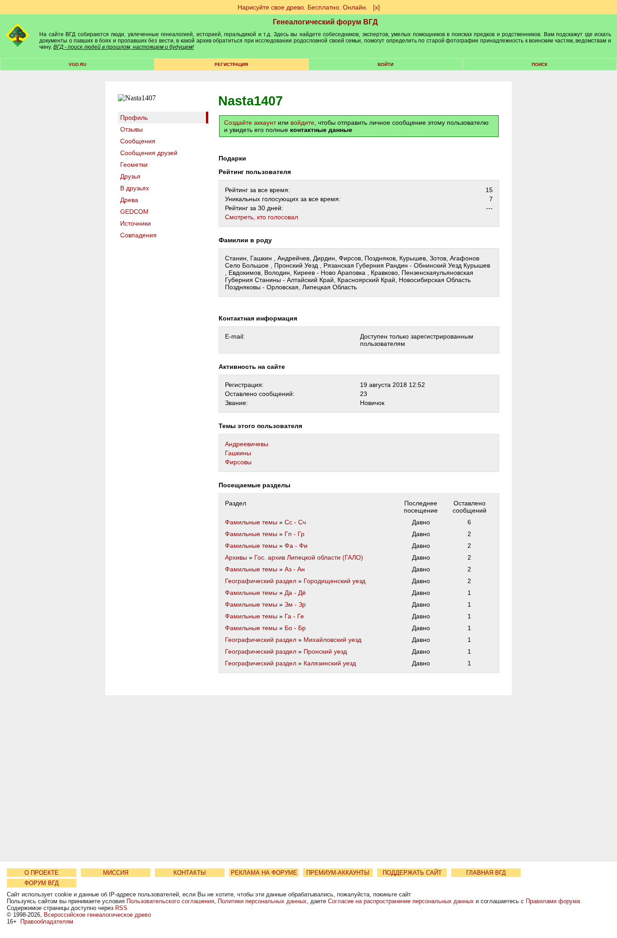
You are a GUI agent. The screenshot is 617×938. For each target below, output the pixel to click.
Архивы (236, 557)
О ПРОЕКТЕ (41, 872)
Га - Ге (294, 616)
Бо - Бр (295, 628)
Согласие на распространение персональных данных (401, 901)
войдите (302, 122)
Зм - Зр (295, 604)
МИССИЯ (115, 872)
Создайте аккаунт (250, 122)
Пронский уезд (325, 651)
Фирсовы (238, 462)
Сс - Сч (295, 522)
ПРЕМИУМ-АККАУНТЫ (337, 872)
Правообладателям (46, 921)
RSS (121, 908)
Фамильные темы (251, 522)
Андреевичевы (246, 444)
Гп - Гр (294, 533)
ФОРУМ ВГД (41, 883)
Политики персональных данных (262, 901)
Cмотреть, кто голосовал (261, 217)
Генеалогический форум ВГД (325, 22)
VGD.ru (77, 64)
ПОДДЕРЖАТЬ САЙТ (412, 872)
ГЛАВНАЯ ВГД (486, 872)
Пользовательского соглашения (170, 901)
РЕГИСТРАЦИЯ (231, 64)
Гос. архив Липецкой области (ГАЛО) (308, 557)
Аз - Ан (295, 569)
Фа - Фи (296, 545)
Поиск (539, 64)
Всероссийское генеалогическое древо (97, 914)
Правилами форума (553, 901)
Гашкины (238, 453)
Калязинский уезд (330, 663)
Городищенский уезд (334, 580)
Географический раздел (260, 580)
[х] (376, 7)
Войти (385, 64)
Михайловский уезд (332, 639)
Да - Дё (295, 592)
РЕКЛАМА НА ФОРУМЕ (264, 872)
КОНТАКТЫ (189, 872)
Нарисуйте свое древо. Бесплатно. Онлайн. (303, 7)
